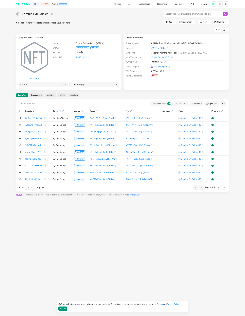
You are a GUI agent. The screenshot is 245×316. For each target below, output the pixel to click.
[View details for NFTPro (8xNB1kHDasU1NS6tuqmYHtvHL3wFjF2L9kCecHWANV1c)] (179, 118)
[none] (212, 4)
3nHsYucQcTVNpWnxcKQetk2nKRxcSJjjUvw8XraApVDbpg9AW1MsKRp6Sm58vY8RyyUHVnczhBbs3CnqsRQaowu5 (34, 172)
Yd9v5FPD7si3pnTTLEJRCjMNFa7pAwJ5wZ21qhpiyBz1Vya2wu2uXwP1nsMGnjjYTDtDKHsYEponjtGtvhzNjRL (34, 145)
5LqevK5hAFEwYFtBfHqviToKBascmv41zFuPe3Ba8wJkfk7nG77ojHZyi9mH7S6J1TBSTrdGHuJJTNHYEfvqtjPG (34, 152)
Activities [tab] (50, 95)
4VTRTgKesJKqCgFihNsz (138, 118)
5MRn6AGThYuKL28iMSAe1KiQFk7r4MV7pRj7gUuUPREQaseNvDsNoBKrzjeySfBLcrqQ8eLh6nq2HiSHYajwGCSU (34, 125)
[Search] (225, 14)
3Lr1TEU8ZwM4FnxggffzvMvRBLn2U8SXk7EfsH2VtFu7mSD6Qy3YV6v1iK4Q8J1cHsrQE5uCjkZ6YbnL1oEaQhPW (34, 166)
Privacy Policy (173, 304)
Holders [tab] (62, 95)
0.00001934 (63, 4)
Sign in (204, 4)
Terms (160, 304)
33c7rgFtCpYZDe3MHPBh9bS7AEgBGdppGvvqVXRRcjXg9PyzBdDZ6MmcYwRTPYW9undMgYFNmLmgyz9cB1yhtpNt (34, 159)
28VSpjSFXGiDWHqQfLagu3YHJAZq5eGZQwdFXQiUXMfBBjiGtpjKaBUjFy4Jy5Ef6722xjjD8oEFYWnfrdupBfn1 (34, 132)
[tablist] (47, 95)
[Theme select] (220, 4)
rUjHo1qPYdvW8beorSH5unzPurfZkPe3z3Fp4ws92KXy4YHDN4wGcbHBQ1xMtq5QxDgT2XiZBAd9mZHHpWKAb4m (34, 138)
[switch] (169, 103)
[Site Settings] (226, 4)
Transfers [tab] (22, 95)
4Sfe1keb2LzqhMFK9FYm (102, 159)
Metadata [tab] (74, 95)
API (219, 30)
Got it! (63, 309)
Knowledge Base (133, 195)
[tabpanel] (122, 145)
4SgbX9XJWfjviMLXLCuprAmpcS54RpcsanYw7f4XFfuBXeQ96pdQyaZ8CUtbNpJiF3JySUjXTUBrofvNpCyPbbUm (34, 179)
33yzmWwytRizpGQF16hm (103, 145)
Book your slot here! (60, 23)
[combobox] (30, 187)
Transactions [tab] (36, 95)
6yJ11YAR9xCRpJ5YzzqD (102, 118)
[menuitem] (118, 4)
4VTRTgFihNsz (158, 48)
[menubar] (163, 4)
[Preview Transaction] (20, 118)
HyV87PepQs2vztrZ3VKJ (102, 132)
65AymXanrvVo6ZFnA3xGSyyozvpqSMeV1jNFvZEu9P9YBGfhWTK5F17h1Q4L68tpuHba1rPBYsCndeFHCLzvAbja (161, 57)
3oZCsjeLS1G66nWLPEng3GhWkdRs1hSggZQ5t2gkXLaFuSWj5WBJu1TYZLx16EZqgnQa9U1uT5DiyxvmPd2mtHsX (34, 118)
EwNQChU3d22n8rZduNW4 (103, 172)
